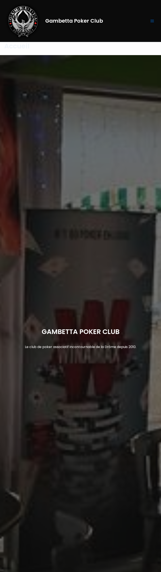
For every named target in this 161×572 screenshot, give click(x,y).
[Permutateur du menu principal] (152, 21)
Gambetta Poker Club (74, 21)
